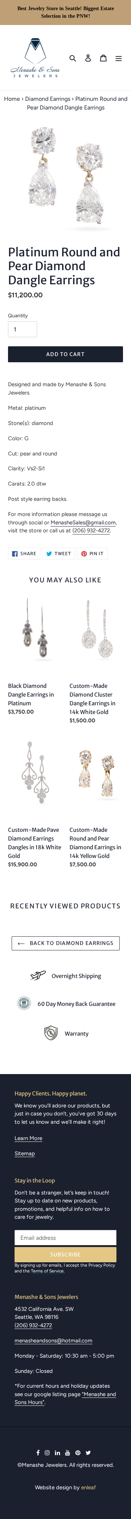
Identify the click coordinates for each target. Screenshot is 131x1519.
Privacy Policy (101, 1265)
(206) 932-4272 (91, 530)
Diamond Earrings (47, 98)
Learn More (28, 1138)
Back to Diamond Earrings (71, 943)
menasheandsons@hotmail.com (53, 1340)
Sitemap (25, 1153)
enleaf (88, 1487)
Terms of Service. (48, 1271)
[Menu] (118, 58)
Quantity (18, 316)
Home (12, 98)
